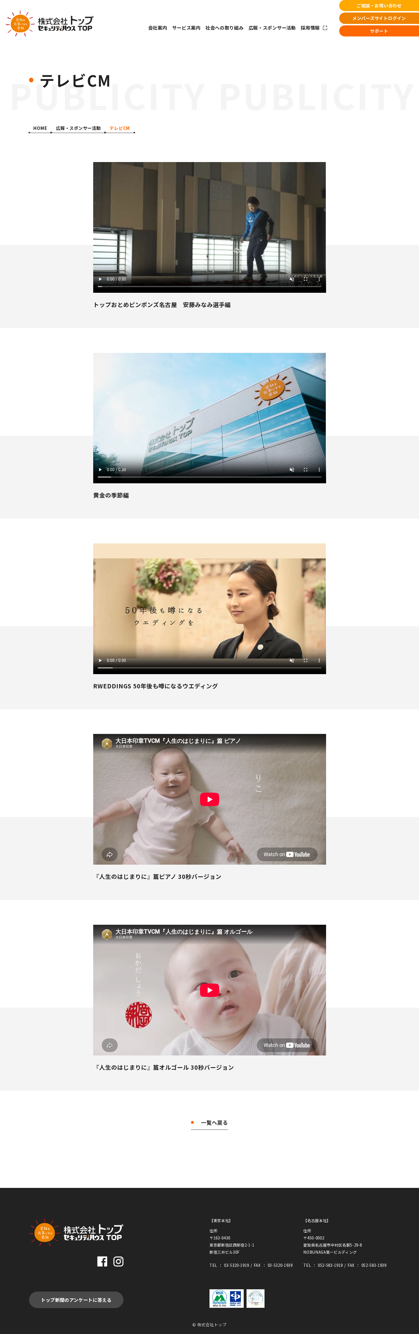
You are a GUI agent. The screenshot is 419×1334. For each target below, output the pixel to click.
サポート (379, 31)
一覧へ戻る (214, 1122)
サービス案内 (186, 27)
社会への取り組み (224, 27)
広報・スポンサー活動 (272, 27)
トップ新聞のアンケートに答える (76, 1299)
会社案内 (157, 27)
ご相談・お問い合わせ (379, 5)
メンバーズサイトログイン (379, 18)
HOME (40, 128)
